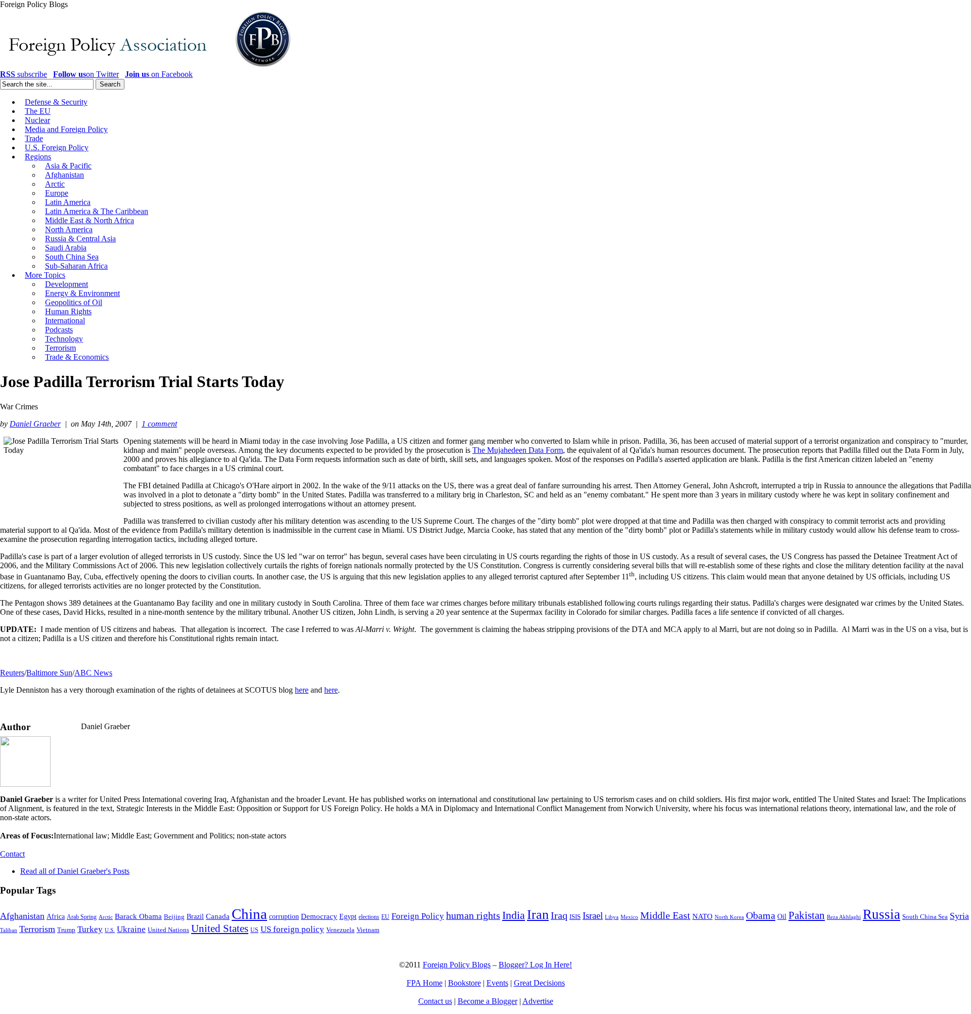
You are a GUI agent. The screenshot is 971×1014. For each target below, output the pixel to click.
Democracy (319, 916)
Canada (218, 916)
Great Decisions (539, 983)
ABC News (93, 672)
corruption (284, 916)
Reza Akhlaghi (844, 917)
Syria (959, 916)
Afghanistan (22, 916)
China (249, 914)
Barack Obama (138, 916)
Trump (66, 930)
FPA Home (425, 983)
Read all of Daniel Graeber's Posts (74, 871)
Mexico (629, 917)
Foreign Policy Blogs (457, 964)
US (254, 930)
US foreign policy (292, 929)
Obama (760, 915)
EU (385, 916)
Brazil (195, 916)
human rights (473, 915)
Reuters (12, 672)
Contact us (435, 1001)
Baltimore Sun (49, 672)
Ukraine (131, 929)
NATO (702, 916)
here (301, 690)
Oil (781, 916)
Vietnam (368, 930)
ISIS (575, 916)
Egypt (348, 916)
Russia (881, 914)
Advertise (537, 1001)
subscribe (23, 74)
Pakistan (806, 915)
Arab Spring (82, 916)
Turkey (90, 929)
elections (369, 917)
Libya (612, 917)
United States (219, 928)
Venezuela (340, 930)
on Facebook (159, 74)
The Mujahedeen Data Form (517, 450)
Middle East (665, 915)
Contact (12, 854)
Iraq (559, 915)
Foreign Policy (417, 916)
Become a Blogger (487, 1001)
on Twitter (86, 74)
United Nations (168, 930)
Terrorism (37, 929)
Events (497, 983)
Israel (593, 915)
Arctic (106, 917)
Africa (56, 916)
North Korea (729, 917)
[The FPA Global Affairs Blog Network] (147, 67)
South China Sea (925, 916)
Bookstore (464, 983)
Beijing (174, 916)
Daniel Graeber (35, 423)
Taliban (8, 930)
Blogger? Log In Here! (535, 964)
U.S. (110, 930)
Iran (538, 914)
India (513, 915)
